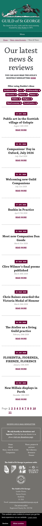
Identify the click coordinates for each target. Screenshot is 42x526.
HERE (33, 78)
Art (20, 90)
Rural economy (13, 103)
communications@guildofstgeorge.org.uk (23, 502)
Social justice (29, 103)
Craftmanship (32, 90)
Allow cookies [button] (18, 523)
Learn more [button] (32, 517)
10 (34, 408)
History (22, 95)
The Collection (31, 450)
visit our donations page (23, 437)
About (10, 447)
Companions (10, 453)
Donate (31, 455)
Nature (33, 95)
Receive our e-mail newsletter (21, 424)
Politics (15, 99)
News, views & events (18, 40)
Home (5, 40)
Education (10, 95)
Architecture (9, 90)
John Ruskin (22, 28)
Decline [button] (5, 523)
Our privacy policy (21, 505)
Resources (31, 453)
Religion (26, 99)
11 (10, 412)
